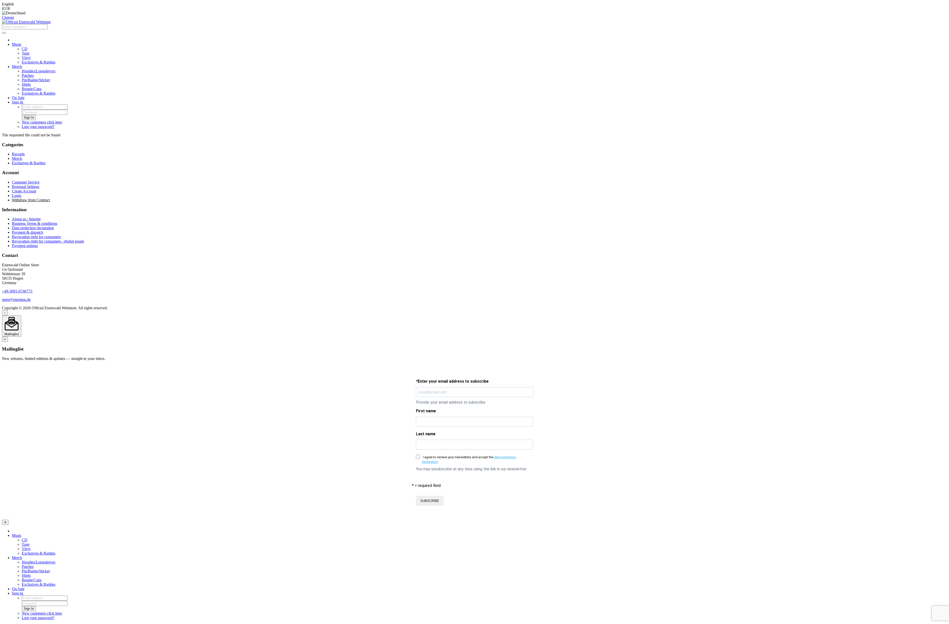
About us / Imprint (26, 219)
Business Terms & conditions (34, 223)
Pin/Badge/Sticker (36, 80)
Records (18, 154)
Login (16, 195)
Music (17, 44)
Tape (25, 53)
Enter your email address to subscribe (452, 381)
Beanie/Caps (32, 89)
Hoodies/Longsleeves (38, 71)
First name (426, 411)
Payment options (25, 246)
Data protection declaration (33, 228)
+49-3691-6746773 (17, 291)
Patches (28, 75)
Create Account (24, 191)
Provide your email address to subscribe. (451, 402)
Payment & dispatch (27, 232)
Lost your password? (38, 127)
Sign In (17, 102)
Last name (425, 434)
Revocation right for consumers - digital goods (48, 241)
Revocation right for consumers (36, 237)
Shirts (26, 84)
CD (24, 49)
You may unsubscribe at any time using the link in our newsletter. (471, 469)
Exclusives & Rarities (38, 62)
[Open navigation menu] (4, 33)
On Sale (18, 98)
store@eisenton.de (16, 299)
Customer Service (26, 182)
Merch (17, 66)
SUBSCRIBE (429, 501)
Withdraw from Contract (31, 200)
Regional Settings (25, 187)
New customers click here (42, 122)
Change (8, 17)
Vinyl (26, 58)
